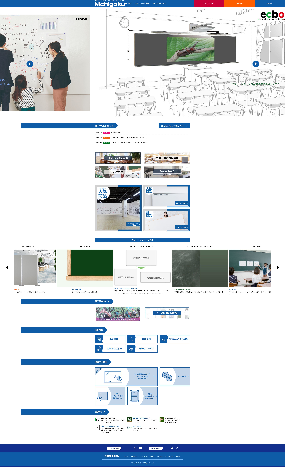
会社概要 (152, 456)
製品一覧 (126, 456)
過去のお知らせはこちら (172, 126)
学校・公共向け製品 (142, 3)
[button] (27, 63)
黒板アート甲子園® (159, 3)
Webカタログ (134, 456)
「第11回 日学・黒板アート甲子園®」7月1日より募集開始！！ (130, 142)
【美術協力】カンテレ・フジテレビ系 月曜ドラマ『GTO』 (128, 137)
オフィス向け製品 (125, 3)
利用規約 (178, 456)
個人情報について (170, 456)
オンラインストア (144, 456)
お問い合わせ (160, 456)
